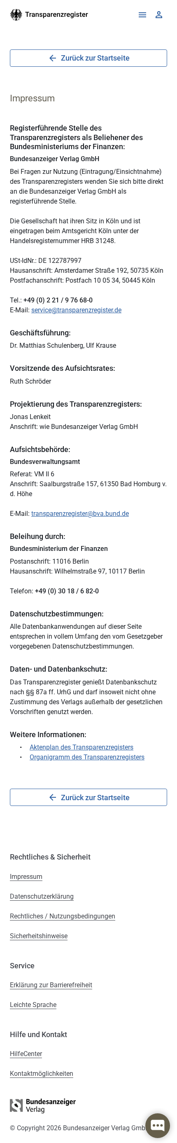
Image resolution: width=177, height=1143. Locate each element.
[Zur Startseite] (49, 15)
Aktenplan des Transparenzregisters (81, 747)
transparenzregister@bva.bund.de (80, 514)
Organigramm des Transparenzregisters (87, 757)
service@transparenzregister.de (76, 310)
